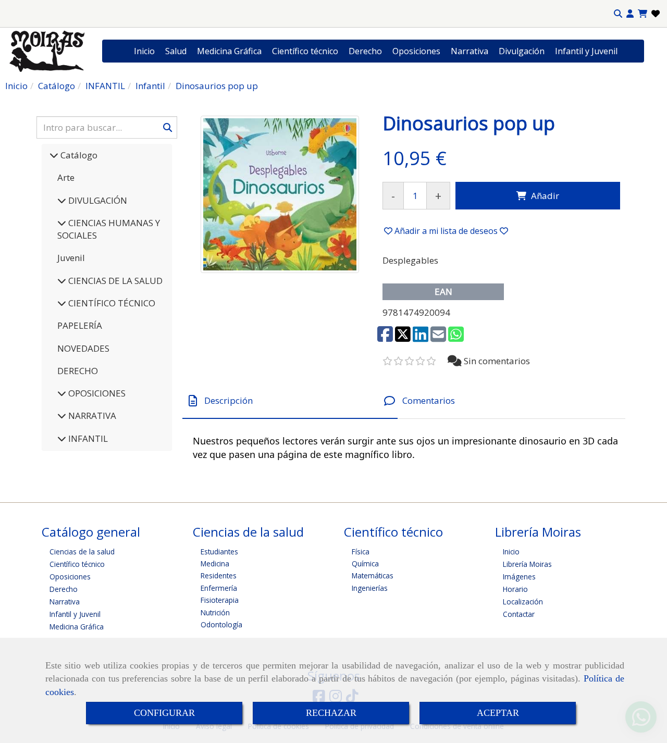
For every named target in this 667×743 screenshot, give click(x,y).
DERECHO (77, 371)
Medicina (215, 563)
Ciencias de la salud (82, 551)
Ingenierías (370, 588)
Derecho (365, 51)
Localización (523, 601)
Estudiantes (219, 551)
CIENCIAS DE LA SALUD (114, 281)
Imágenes (519, 576)
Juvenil (71, 258)
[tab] (290, 401)
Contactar (519, 614)
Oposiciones (416, 51)
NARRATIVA (91, 416)
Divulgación (522, 51)
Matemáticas (372, 575)
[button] (630, 14)
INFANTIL (87, 438)
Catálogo (77, 155)
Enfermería (219, 588)
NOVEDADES (83, 348)
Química (365, 563)
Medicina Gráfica (229, 51)
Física (360, 551)
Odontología (221, 624)
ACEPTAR (498, 713)
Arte (66, 177)
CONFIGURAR (164, 713)
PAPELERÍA (79, 325)
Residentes (219, 575)
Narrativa (469, 51)
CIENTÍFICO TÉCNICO (110, 303)
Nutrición (215, 612)
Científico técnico (305, 51)
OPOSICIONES (96, 393)
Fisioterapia (220, 600)
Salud (176, 51)
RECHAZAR (331, 713)
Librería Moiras (527, 564)
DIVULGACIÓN (96, 200)
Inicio (144, 51)
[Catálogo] (54, 155)
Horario (515, 589)
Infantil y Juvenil (586, 51)
